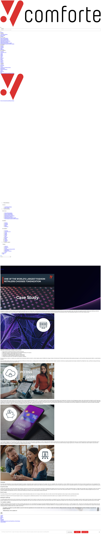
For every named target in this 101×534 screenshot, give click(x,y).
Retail (6, 225)
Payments (6, 223)
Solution (16, 349)
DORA (6, 241)
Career (6, 251)
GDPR (6, 233)
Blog (1, 72)
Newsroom (6, 247)
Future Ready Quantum (8, 216)
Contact (8, 73)
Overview (6, 230)
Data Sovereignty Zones (9, 214)
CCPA (6, 232)
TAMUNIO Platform (8, 206)
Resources (2, 71)
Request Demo (11, 73)
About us (6, 246)
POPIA (6, 239)
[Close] (99, 532)
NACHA (6, 240)
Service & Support (3, 73)
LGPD (6, 235)
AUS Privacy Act (7, 231)
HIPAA (6, 234)
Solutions (2, 36)
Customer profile (7, 349)
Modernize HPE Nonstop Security (10, 217)
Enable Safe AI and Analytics (9, 215)
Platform (1, 32)
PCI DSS (6, 237)
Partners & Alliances (8, 250)
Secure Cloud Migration (9, 213)
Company (2, 62)
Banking (6, 222)
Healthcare (6, 226)
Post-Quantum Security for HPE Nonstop (11, 218)
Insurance (6, 224)
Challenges (12, 349)
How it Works (7, 207)
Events (6, 248)
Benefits (20, 349)
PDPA (6, 238)
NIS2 (5, 236)
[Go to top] (1, 513)
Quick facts (2, 349)
